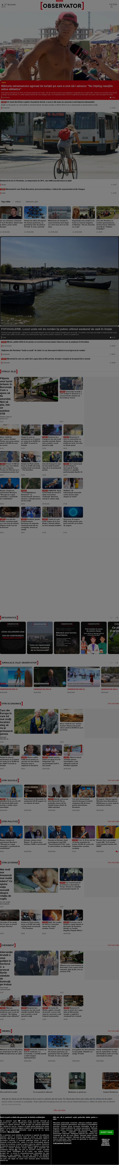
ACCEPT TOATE (106, 1132)
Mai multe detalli (14, 1132)
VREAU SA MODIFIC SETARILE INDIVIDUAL (105, 1142)
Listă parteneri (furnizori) (62, 1143)
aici (16, 1149)
